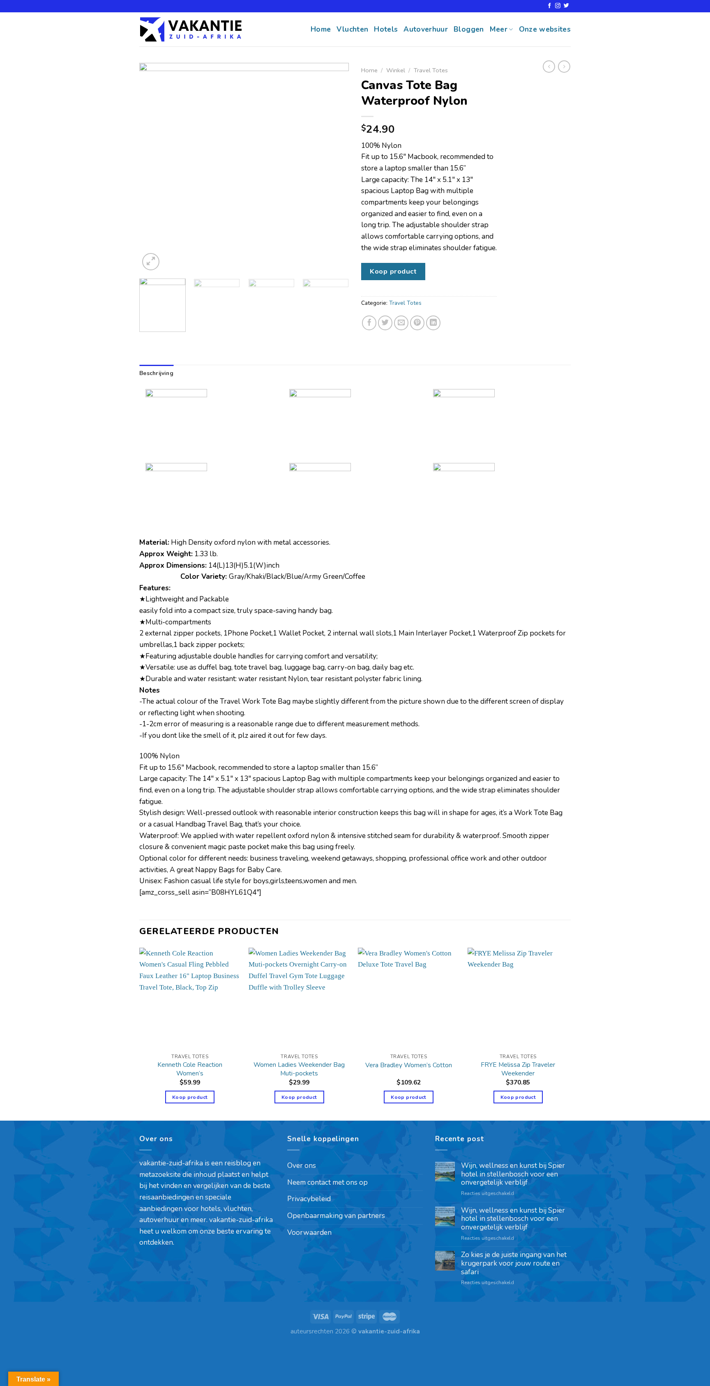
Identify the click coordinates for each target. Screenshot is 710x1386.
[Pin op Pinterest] (417, 322)
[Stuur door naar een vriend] (401, 322)
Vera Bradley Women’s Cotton (408, 1065)
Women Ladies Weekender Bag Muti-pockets (299, 1069)
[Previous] (153, 168)
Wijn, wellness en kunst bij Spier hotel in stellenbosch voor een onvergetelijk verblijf (513, 1174)
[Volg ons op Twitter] (566, 6)
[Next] (334, 168)
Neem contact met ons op (327, 1182)
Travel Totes (431, 70)
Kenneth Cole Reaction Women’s (189, 1069)
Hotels (386, 29)
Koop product (393, 271)
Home (321, 29)
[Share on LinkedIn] (433, 322)
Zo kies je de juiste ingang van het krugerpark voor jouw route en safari (514, 1263)
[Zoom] (150, 261)
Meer (498, 29)
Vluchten (352, 29)
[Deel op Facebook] (369, 322)
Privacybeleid (309, 1199)
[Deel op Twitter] (385, 322)
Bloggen (469, 29)
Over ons (301, 1165)
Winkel (395, 70)
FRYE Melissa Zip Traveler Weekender (518, 1069)
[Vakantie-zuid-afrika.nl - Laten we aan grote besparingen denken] (190, 29)
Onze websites (545, 29)
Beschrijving (156, 373)
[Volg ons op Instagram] (557, 6)
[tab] (156, 373)
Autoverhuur (425, 29)
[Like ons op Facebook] (549, 6)
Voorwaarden (309, 1232)
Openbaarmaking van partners (336, 1215)
